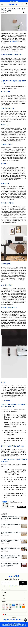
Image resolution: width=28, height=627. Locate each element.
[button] (14, 588)
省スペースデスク (14, 41)
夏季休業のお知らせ (14, 1)
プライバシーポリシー (13, 585)
